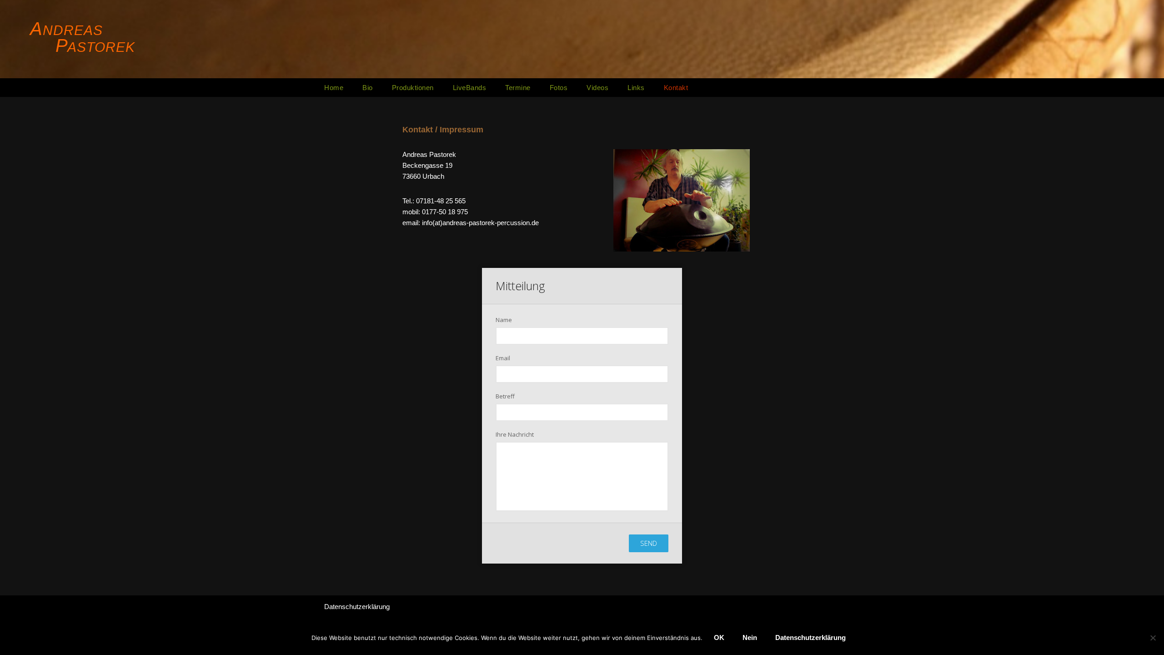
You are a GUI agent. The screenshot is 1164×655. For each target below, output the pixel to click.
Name (504, 320)
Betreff (505, 396)
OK (719, 637)
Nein (750, 637)
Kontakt (676, 87)
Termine (518, 87)
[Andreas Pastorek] (84, 37)
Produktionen (413, 87)
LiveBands (470, 87)
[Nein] (1152, 637)
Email (503, 358)
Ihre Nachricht (515, 434)
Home (333, 87)
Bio (367, 87)
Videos (597, 87)
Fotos (559, 87)
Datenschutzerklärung (357, 606)
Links (636, 87)
